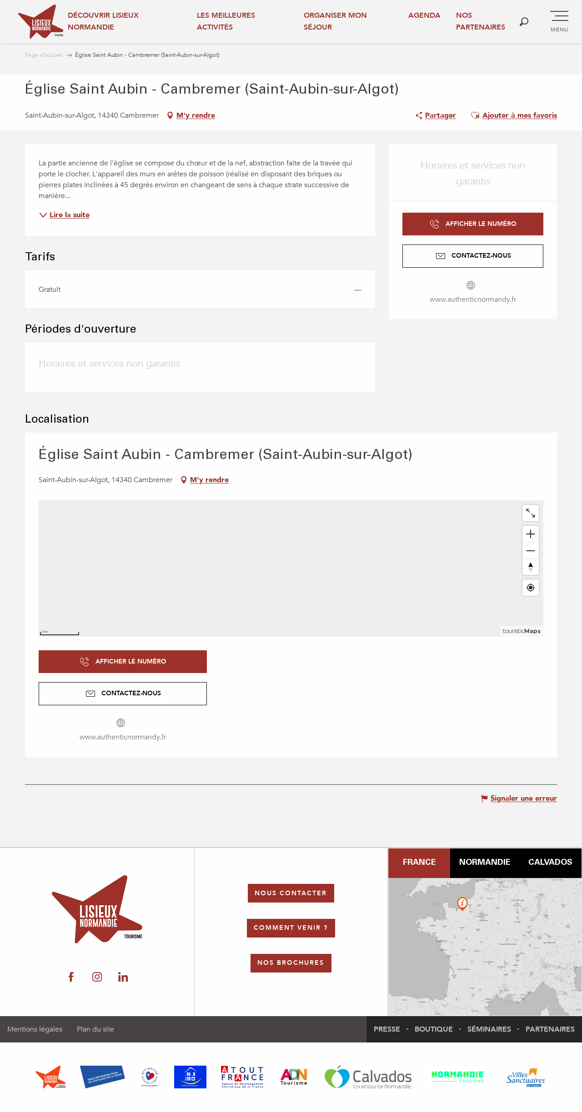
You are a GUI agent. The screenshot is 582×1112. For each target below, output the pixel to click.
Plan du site (95, 1029)
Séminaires (489, 1029)
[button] (524, 22)
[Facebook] (71, 977)
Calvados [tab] (550, 863)
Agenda (424, 15)
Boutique (434, 1029)
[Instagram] (97, 977)
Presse (387, 1029)
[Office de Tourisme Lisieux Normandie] (40, 22)
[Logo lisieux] (97, 909)
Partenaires (550, 1029)
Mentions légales (34, 1029)
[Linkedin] (123, 977)
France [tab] (419, 863)
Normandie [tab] (484, 863)
